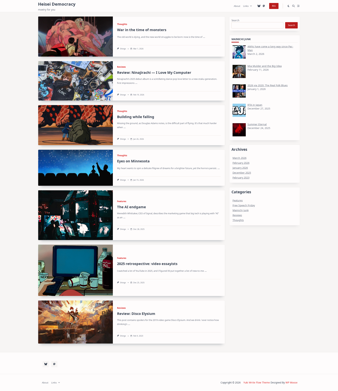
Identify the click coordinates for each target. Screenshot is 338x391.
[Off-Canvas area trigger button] (298, 6)
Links (246, 6)
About (237, 6)
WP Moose (292, 382)
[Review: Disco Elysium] (75, 321)
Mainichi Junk (241, 210)
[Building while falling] (75, 125)
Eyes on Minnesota (133, 161)
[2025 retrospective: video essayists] (75, 270)
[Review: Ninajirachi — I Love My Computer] (75, 81)
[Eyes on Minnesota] (75, 168)
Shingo (123, 48)
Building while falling (135, 116)
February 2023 (241, 177)
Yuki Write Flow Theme (256, 382)
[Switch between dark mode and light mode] (288, 6)
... (204, 37)
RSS (274, 5)
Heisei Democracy (57, 4)
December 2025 (242, 172)
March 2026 (239, 158)
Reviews (121, 66)
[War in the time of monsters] (75, 37)
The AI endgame (131, 207)
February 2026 (241, 162)
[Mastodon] (264, 6)
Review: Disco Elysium (136, 313)
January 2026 (240, 167)
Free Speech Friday (244, 205)
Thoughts (122, 24)
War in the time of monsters (141, 29)
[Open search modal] (293, 6)
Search (235, 20)
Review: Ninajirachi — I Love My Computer (154, 72)
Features (121, 201)
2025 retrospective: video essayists (147, 263)
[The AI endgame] (75, 215)
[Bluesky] (259, 6)
